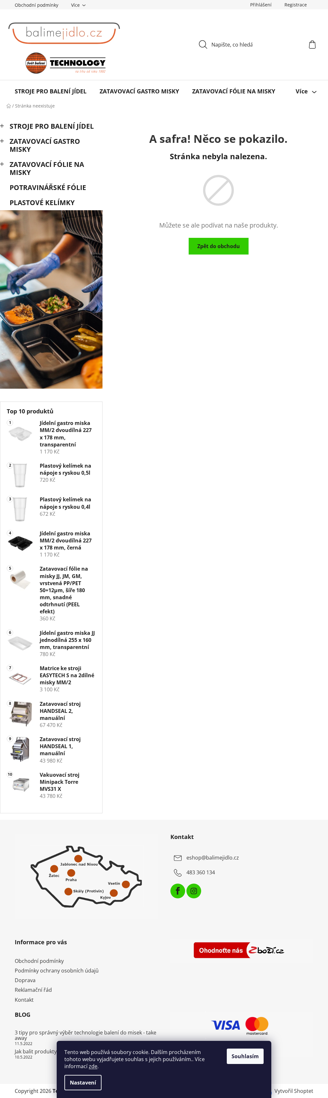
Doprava (25, 980)
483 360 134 (200, 872)
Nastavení (83, 1082)
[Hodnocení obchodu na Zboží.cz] (241, 951)
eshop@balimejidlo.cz (212, 857)
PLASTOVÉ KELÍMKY (42, 202)
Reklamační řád (33, 989)
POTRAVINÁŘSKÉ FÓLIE (48, 187)
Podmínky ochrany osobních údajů (57, 970)
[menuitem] (50, 91)
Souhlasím (245, 1056)
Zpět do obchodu (218, 246)
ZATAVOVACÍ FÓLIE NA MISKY (47, 168)
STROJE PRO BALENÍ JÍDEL (52, 126)
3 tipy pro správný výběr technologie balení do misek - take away (85, 1035)
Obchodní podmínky (36, 5)
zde (93, 1066)
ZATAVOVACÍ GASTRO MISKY (45, 145)
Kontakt (24, 999)
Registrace (295, 5)
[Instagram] (193, 891)
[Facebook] (177, 891)
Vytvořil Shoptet (294, 1090)
